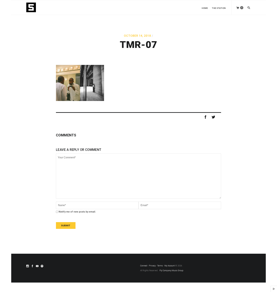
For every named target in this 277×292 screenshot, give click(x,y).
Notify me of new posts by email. (77, 211)
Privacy (152, 265)
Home (205, 8)
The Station (219, 8)
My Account (169, 265)
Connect (143, 265)
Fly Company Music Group (171, 270)
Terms (160, 265)
